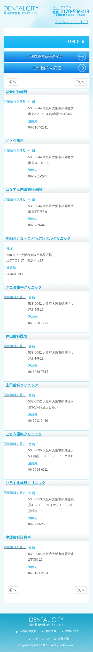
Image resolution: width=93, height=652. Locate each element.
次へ (80, 82)
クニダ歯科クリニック (24, 287)
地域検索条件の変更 (46, 56)
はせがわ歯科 (16, 92)
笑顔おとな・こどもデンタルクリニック (38, 238)
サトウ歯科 (15, 140)
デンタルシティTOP (71, 22)
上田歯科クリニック (22, 385)
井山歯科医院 (16, 336)
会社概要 (63, 638)
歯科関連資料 (28, 630)
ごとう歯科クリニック (24, 434)
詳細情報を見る (15, 101)
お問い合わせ (73, 630)
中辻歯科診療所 (18, 537)
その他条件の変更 (46, 68)
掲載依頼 (51, 630)
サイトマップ (40, 638)
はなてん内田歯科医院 (24, 189)
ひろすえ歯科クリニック (25, 483)
